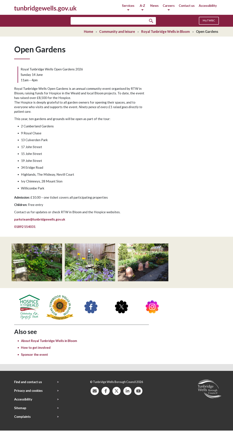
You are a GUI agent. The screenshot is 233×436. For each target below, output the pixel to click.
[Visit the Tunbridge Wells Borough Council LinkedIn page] (127, 390)
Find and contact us (28, 382)
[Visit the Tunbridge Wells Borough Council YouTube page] (138, 390)
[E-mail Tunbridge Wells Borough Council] (95, 390)
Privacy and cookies (28, 390)
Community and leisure (117, 31)
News (154, 5)
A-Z (142, 5)
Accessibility (208, 5)
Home (88, 31)
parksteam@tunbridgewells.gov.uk (39, 219)
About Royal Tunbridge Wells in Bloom (49, 341)
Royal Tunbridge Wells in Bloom (165, 31)
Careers (169, 5)
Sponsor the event (34, 354)
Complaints (22, 416)
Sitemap (20, 408)
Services (128, 5)
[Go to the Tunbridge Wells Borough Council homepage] (45, 8)
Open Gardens (207, 31)
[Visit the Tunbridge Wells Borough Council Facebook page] (105, 390)
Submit (152, 20)
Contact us (187, 5)
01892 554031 (24, 227)
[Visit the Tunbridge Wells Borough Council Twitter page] (116, 390)
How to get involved (35, 347)
